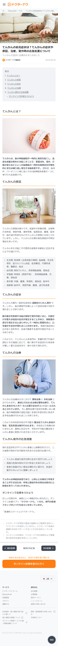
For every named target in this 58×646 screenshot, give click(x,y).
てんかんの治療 (14, 88)
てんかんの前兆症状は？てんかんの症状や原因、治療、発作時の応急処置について (40, 11)
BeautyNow (12, 11)
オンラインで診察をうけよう (21, 96)
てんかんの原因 (14, 80)
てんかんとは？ (13, 75)
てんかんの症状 (14, 84)
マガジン (21, 11)
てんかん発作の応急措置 (18, 92)
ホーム (4, 11)
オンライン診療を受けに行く (29, 563)
